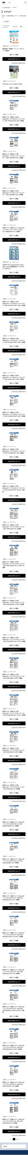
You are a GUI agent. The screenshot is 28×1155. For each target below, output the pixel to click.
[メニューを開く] (25, 2)
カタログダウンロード (14, 59)
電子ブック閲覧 (14, 55)
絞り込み (7, 21)
